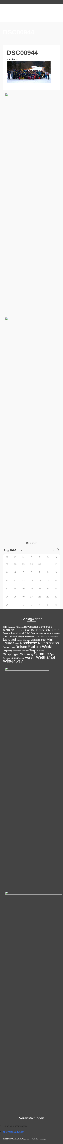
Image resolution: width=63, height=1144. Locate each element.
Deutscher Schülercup (45, 630)
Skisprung (26, 654)
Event (34, 633)
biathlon (8, 630)
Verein (30, 657)
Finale (40, 633)
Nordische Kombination (39, 643)
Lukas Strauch (23, 640)
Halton (6, 636)
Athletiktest (20, 627)
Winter (9, 661)
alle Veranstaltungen (13, 1131)
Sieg (32, 650)
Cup (27, 630)
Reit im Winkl (40, 646)
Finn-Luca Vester (52, 633)
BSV (23, 630)
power (12, 647)
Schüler (25, 651)
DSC (27, 633)
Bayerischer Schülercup (38, 626)
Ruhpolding (7, 651)
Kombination (53, 636)
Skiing (41, 651)
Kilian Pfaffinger (17, 636)
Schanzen (17, 651)
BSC (18, 630)
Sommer (41, 653)
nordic (17, 643)
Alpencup (11, 627)
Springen (6, 658)
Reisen (21, 647)
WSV (19, 661)
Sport (52, 654)
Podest (6, 647)
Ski (36, 651)
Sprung (14, 658)
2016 (5, 627)
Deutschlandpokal (13, 633)
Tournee (21, 658)
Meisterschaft (38, 639)
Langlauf (9, 639)
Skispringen (11, 654)
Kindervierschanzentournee (36, 637)
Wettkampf (45, 657)
